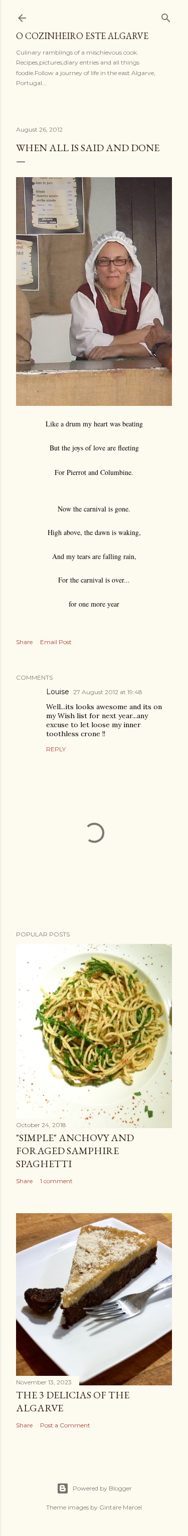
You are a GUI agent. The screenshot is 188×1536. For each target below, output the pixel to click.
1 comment (56, 1181)
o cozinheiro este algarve (82, 36)
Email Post (56, 642)
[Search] (166, 16)
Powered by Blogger (102, 1488)
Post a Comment (65, 1425)
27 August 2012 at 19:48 (107, 692)
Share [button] (24, 642)
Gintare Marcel (120, 1507)
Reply (56, 749)
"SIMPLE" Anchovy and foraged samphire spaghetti (75, 1150)
